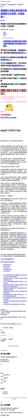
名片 (4, 35)
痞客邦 (12, 323)
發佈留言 (3, 340)
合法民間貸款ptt (10, 249)
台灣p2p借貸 (6, 267)
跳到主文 (3, 20)
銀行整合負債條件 (5, 262)
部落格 (5, 34)
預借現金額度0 (6, 266)
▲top (2, 330)
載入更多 (3, 332)
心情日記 (12, 29)
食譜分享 (11, 327)
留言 (15, 323)
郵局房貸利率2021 (7, 264)
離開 (8, 415)
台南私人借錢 (4, 259)
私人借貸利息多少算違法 (16, 140)
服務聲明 (14, 399)
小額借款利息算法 (7, 269)
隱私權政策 (24, 397)
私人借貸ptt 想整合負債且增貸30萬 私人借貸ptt (14, 304)
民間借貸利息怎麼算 (14, 163)
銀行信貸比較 (4, 314)
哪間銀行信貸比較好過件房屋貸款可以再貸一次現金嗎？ (14, 13)
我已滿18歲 (3, 415)
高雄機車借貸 (10, 259)
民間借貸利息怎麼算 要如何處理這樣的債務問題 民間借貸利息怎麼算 (15, 43)
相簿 (4, 32)
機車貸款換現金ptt (17, 239)
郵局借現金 (12, 262)
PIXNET (6, 397)
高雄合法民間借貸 (13, 222)
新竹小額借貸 (6, 271)
